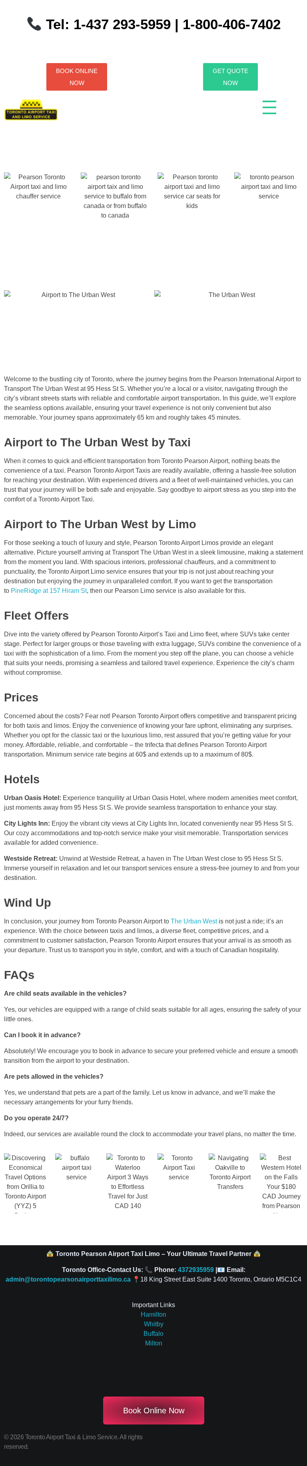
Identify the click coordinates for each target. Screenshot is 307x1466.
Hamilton (153, 1314)
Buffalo (153, 1333)
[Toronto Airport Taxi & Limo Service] (30, 110)
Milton (153, 1343)
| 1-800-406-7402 (226, 24)
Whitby (153, 1324)
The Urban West (195, 921)
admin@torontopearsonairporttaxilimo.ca (68, 1279)
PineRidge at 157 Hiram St (49, 590)
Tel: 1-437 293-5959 (108, 24)
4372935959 (196, 1269)
